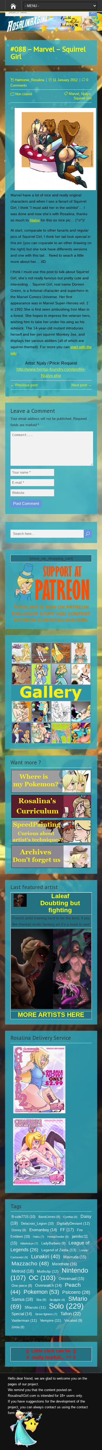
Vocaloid (73, 1320)
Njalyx (85, 94)
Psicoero (76, 1292)
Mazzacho (30, 1263)
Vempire (50, 1320)
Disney (19, 1230)
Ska (41, 1300)
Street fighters (46, 1314)
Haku (38, 1236)
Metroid (23, 1271)
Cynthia (70, 1216)
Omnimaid (71, 1278)
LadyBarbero (53, 1243)
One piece (22, 1286)
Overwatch (48, 1285)
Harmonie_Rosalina (29, 80)
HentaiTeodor (58, 1236)
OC (42, 1277)
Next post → (81, 385)
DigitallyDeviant (73, 1223)
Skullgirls (57, 1299)
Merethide (64, 1264)
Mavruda (74, 1257)
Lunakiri (45, 1256)
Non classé (23, 94)
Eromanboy (43, 1230)
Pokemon (41, 1292)
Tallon (70, 1313)
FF (67, 1230)
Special (22, 1314)
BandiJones (49, 1217)
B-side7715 (23, 1217)
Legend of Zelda (58, 1250)
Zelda (18, 1327)
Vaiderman (24, 1320)
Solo (66, 1306)
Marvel (74, 94)
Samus (22, 1299)
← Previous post (24, 385)
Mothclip (48, 1271)
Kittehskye (29, 1243)
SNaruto (35, 1307)
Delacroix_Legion (37, 1223)
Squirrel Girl (83, 98)
